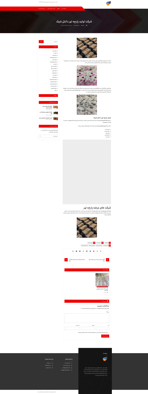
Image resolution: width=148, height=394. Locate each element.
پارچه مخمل (54, 77)
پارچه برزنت (54, 51)
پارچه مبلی (55, 75)
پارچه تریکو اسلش (53, 62)
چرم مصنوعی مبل (53, 84)
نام (108, 325)
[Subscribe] (40, 136)
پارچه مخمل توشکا (53, 79)
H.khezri (106, 242)
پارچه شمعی (54, 70)
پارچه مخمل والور (53, 81)
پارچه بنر (55, 53)
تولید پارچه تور (106, 245)
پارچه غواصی (54, 73)
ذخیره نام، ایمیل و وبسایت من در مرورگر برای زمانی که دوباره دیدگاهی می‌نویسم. (93, 332)
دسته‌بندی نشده (54, 86)
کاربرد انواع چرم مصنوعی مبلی (45, 118)
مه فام (55, 90)
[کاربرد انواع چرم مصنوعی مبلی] (55, 119)
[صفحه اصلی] (86, 25)
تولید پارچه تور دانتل (99, 245)
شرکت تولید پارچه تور (84, 245)
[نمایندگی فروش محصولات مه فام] (55, 113)
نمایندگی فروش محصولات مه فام (46, 112)
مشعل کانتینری (54, 88)
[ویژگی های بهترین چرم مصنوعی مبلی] (55, 108)
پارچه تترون (54, 55)
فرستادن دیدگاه (105, 336)
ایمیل (93, 325)
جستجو (41, 41)
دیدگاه (107, 312)
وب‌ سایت (77, 325)
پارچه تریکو (55, 59)
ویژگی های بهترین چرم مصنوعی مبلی (47, 107)
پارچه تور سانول (54, 68)
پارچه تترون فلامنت (53, 57)
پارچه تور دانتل (90, 242)
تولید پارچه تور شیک (92, 245)
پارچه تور (105, 292)
